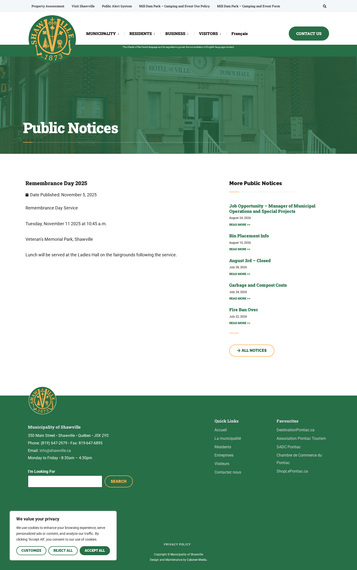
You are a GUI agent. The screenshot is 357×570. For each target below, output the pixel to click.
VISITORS (208, 33)
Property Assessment (48, 6)
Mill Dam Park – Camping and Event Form (248, 6)
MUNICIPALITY (101, 33)
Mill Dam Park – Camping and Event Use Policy (174, 6)
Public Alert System (117, 6)
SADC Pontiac (289, 447)
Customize (31, 551)
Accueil (220, 430)
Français (239, 33)
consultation (196, 47)
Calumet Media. (197, 559)
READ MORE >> (239, 224)
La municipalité (227, 438)
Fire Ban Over (243, 309)
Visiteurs (221, 463)
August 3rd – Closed (250, 260)
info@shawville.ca (55, 450)
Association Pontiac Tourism (301, 438)
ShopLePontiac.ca (292, 471)
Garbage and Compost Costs (258, 285)
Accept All (95, 551)
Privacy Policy (177, 544)
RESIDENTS (140, 33)
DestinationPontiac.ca (295, 430)
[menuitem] (105, 33)
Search (119, 481)
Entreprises (223, 455)
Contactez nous (227, 472)
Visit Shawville (83, 6)
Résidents (222, 447)
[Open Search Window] (324, 6)
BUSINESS (175, 33)
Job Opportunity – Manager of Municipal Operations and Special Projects (272, 208)
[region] (63, 535)
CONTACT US (309, 33)
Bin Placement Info (249, 236)
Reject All (63, 551)
